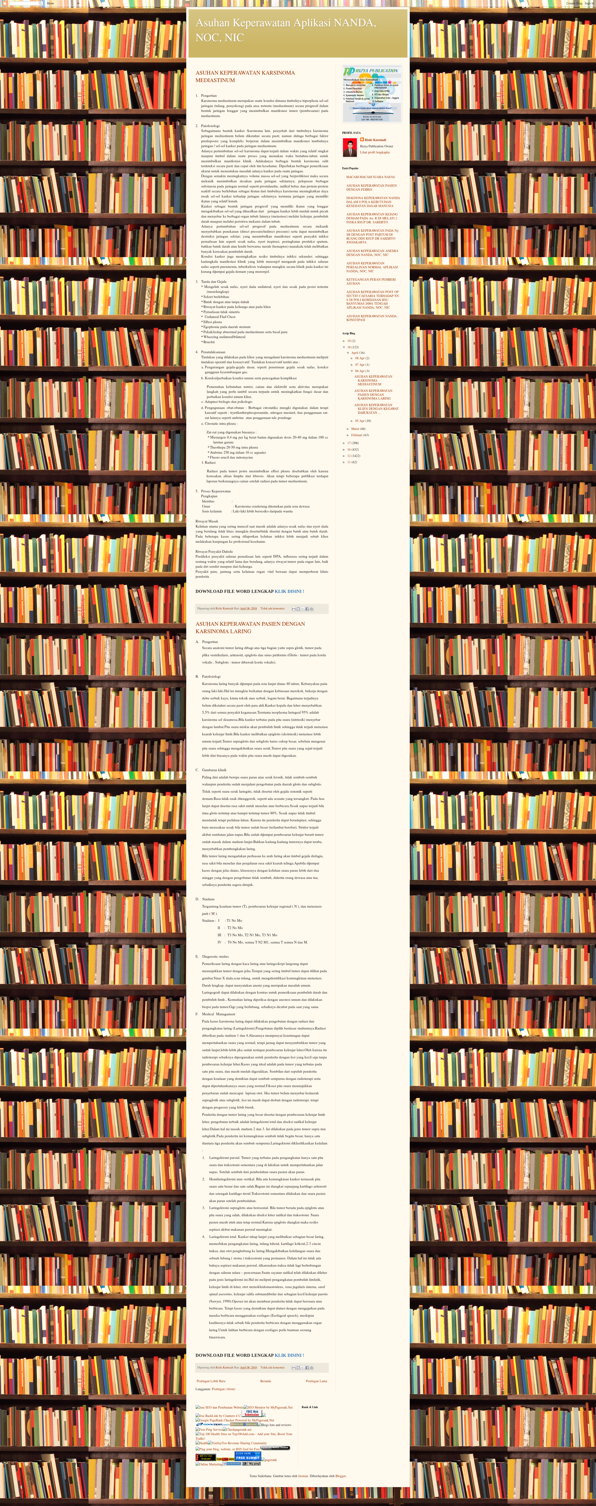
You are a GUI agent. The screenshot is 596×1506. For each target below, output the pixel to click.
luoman (303, 1476)
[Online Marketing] (209, 1464)
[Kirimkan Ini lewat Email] (293, 609)
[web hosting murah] (269, 1460)
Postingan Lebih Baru (211, 1381)
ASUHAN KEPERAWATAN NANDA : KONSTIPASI (372, 318)
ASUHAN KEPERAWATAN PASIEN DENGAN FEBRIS (371, 187)
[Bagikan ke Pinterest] (311, 609)
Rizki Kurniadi (375, 140)
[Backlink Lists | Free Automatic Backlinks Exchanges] (237, 1425)
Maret (355, 428)
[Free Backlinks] (250, 1425)
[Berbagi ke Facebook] (307, 609)
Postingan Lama (316, 1381)
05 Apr (360, 420)
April (355, 352)
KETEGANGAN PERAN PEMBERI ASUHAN (371, 281)
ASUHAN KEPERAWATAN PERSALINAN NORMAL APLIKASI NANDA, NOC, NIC (372, 267)
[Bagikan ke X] (302, 609)
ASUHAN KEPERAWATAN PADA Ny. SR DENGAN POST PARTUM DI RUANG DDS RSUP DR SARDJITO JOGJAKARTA (372, 236)
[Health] (202, 1443)
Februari (357, 435)
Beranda (265, 1381)
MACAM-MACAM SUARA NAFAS (370, 177)
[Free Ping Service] (209, 1429)
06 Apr (360, 371)
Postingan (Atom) (223, 1389)
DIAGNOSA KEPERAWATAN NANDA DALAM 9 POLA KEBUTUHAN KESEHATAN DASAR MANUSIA (373, 202)
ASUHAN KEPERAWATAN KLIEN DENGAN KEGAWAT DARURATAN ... (376, 409)
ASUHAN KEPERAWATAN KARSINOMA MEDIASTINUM (373, 380)
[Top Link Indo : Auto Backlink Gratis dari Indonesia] (225, 1460)
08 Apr (360, 358)
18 (349, 347)
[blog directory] (232, 1464)
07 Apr (360, 364)
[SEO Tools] (206, 1460)
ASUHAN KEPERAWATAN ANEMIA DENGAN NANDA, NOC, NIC (372, 253)
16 (349, 449)
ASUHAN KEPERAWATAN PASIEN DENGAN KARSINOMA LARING (250, 627)
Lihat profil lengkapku (375, 152)
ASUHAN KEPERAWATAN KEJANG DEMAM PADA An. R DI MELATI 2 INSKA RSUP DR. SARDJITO (372, 218)
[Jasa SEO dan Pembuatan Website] (220, 1407)
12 (349, 455)
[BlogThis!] (298, 609)
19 (349, 341)
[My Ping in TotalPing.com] (251, 1464)
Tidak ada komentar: (273, 608)
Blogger (340, 1476)
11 (349, 462)
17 (349, 443)
